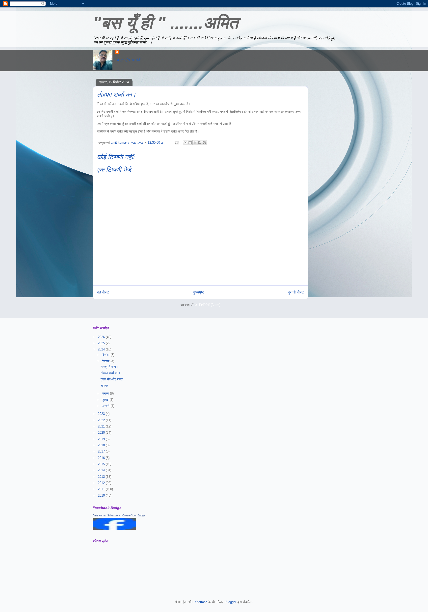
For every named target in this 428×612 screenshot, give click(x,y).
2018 (102, 445)
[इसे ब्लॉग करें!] (190, 142)
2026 (102, 337)
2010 (102, 495)
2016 (102, 458)
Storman (201, 602)
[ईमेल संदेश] (176, 142)
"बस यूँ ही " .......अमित (165, 23)
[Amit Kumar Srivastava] (114, 529)
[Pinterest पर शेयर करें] (204, 142)
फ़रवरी (106, 406)
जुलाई (105, 399)
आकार (104, 385)
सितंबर (106, 361)
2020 (102, 432)
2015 (102, 464)
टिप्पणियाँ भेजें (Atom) (207, 305)
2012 (102, 483)
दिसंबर (106, 355)
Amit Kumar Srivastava (106, 515)
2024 (102, 349)
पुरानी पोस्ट (296, 292)
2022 (102, 420)
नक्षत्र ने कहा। (109, 367)
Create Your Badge (133, 515)
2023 (102, 414)
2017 (102, 451)
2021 (102, 426)
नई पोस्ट (103, 292)
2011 (102, 489)
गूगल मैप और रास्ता (112, 379)
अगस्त (106, 393)
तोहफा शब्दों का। (110, 373)
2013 (102, 477)
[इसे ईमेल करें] (185, 142)
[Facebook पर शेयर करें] (199, 142)
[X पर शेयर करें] (194, 142)
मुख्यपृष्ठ (198, 292)
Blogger (230, 602)
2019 (102, 439)
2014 (102, 470)
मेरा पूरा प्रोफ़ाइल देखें (127, 60)
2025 (102, 343)
